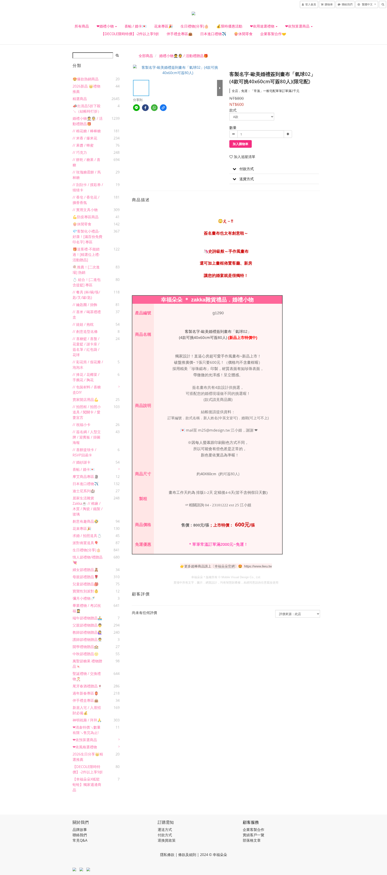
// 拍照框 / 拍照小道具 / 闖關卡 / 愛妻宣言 (87, 412)
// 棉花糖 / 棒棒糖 (87, 130)
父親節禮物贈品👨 (87, 625)
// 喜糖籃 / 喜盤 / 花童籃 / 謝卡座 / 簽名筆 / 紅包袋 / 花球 (86, 346)
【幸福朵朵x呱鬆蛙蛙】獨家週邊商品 (87, 784)
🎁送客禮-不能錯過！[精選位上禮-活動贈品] (86, 254)
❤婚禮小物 (106, 26)
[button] (274, 169)
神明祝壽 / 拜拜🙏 (87, 720)
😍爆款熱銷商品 (86, 79)
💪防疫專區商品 (86, 216)
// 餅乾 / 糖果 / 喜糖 (86, 162)
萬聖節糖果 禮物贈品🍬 (87, 664)
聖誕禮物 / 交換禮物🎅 (87, 676)
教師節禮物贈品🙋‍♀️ (87, 632)
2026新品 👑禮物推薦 (86, 89)
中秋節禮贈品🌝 (86, 653)
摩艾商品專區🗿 (86, 476)
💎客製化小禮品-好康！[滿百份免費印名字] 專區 (87, 236)
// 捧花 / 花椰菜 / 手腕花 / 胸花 (86, 377)
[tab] (274, 169)
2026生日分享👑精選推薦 (88, 757)
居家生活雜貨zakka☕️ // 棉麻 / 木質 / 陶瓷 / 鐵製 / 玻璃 (88, 506)
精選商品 (80, 98)
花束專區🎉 (163, 26)
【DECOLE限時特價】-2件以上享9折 (130, 33)
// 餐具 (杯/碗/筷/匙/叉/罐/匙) (86, 295)
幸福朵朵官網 (225, 566)
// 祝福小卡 (81, 424)
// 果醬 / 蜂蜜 (83, 145)
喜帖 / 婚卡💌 (135, 26)
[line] (136, 107)
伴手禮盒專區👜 (180, 33)
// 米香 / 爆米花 (85, 138)
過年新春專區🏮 (86, 693)
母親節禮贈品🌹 (86, 576)
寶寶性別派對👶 (86, 591)
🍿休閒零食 (243, 33)
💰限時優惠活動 (229, 26)
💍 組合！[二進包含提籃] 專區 (87, 282)
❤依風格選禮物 (85, 746)
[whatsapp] (154, 107)
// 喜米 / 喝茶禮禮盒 (87, 314)
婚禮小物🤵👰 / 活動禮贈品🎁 (88, 121)
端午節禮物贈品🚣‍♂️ (87, 618)
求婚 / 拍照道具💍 (87, 535)
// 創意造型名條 (85, 331)
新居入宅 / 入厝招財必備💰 (87, 710)
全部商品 (146, 55)
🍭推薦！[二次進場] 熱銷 (86, 270)
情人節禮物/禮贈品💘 (88, 560)
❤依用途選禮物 (262, 26)
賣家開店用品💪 (86, 399)
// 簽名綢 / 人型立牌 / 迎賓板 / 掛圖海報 (87, 437)
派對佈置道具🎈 (86, 542)
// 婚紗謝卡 (81, 462)
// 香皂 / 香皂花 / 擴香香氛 (86, 200)
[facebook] (145, 107)
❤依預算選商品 (297, 26)
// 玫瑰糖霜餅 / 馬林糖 (87, 175)
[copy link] (163, 107)
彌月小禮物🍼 (84, 598)
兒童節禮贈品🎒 (86, 584)
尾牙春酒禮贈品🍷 (87, 686)
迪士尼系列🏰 (84, 490)
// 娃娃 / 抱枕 (83, 324)
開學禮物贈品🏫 (86, 646)
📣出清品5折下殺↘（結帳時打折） (87, 108)
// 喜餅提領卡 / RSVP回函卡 (84, 452)
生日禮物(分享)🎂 (195, 26)
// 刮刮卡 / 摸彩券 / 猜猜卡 (88, 187)
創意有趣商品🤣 (86, 521)
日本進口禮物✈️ (213, 33)
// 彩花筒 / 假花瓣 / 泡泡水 (88, 364)
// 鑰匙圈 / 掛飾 (85, 304)
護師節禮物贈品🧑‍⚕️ (87, 639)
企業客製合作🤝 (273, 33)
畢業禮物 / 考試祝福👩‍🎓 (87, 608)
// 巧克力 (80, 152)
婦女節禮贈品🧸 (86, 569)
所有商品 (82, 26)
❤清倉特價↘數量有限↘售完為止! (87, 730)
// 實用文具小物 (85, 209)
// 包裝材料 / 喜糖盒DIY (87, 390)
